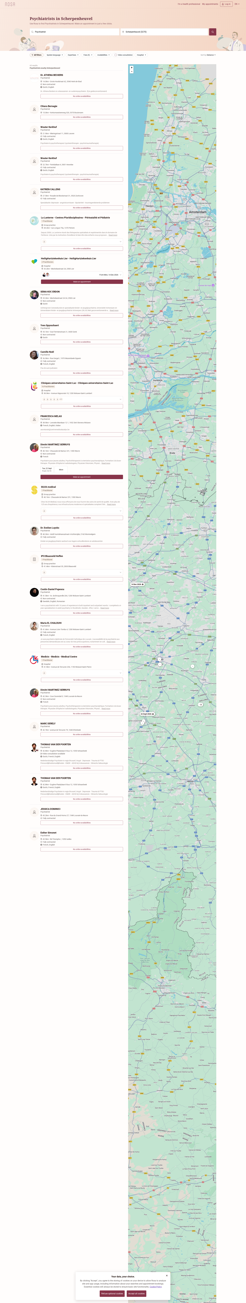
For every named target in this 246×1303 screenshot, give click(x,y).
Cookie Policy (156, 1287)
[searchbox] (74, 31)
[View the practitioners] (82, 241)
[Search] (212, 31)
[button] (192, 666)
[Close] (166, 1275)
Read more (113, 235)
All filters (37, 55)
